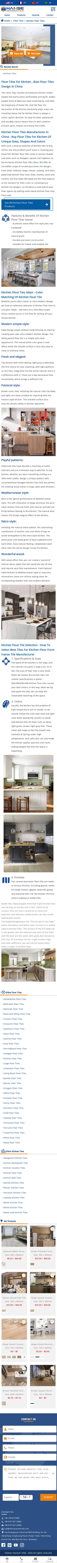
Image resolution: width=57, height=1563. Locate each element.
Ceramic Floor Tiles (12, 1019)
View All (18, 53)
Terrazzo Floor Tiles (13, 1127)
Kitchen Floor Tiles (12, 1058)
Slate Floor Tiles (11, 1113)
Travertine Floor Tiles (13, 1132)
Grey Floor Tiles (11, 1043)
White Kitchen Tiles (13, 1202)
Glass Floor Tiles (11, 1033)
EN (12, 3)
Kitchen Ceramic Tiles (14, 1168)
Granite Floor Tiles (12, 1038)
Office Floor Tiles (11, 1093)
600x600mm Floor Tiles (14, 999)
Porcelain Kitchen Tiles (14, 1192)
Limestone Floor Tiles (13, 1068)
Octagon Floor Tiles (13, 1088)
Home (7, 15)
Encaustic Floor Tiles (13, 1024)
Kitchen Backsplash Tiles (15, 1163)
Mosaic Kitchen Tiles (13, 1187)
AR (50, 3)
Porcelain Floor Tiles (13, 1108)
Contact (49, 15)
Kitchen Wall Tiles (12, 1177)
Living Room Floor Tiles (14, 1073)
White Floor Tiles (11, 1137)
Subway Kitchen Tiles (13, 1197)
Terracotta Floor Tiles (13, 1122)
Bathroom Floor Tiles (13, 1004)
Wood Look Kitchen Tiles (15, 1212)
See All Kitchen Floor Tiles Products (19, 204)
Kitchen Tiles (9, 73)
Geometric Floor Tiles (13, 1028)
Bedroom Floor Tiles (13, 1009)
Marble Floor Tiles (12, 1078)
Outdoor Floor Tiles (13, 1098)
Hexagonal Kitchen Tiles (15, 1158)
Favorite (35, 15)
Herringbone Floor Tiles (15, 1048)
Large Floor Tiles (11, 1063)
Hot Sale (35, 53)
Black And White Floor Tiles (16, 1014)
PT (37, 3)
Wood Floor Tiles (11, 1142)
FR (25, 3)
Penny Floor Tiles (11, 1103)
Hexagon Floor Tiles (13, 1053)
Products (21, 15)
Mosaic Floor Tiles (12, 1083)
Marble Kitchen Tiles (13, 1182)
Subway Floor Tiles (12, 1118)
